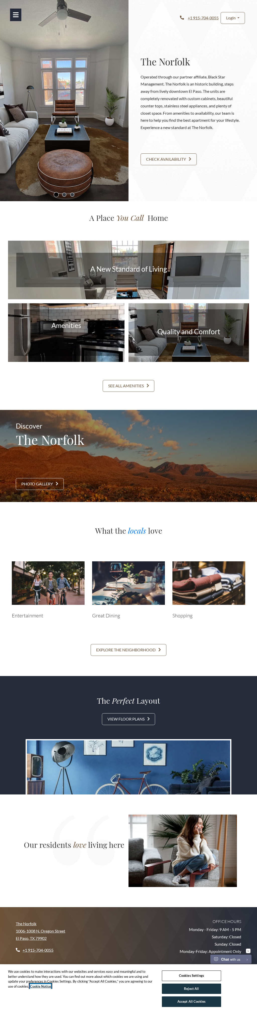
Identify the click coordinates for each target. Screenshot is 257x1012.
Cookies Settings (191, 976)
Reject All (191, 989)
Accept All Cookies (191, 1001)
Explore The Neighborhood (126, 649)
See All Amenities (126, 385)
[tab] (56, 194)
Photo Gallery (37, 483)
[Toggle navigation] (15, 15)
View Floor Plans (126, 718)
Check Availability (166, 159)
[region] (128, 988)
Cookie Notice (40, 986)
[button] (233, 18)
